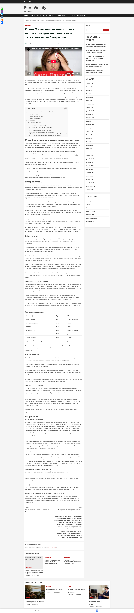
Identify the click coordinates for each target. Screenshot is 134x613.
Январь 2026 (89, 107)
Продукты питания (36, 15)
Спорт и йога (81, 15)
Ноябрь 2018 (89, 179)
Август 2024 (89, 131)
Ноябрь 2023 (89, 162)
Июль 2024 (89, 134)
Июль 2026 (89, 86)
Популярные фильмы (35, 118)
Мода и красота (61, 15)
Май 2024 (88, 141)
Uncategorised (28, 25)
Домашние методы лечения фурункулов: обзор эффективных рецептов (52, 562)
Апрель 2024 (89, 145)
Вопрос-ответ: (31, 124)
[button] (65, 108)
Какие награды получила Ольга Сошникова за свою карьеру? (46, 135)
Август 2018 (89, 189)
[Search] (109, 15)
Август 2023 (89, 169)
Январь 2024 (89, 155)
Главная (26, 15)
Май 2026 (88, 93)
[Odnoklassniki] (1, 19)
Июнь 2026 (89, 90)
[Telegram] (1, 14)
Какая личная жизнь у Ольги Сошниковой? (42, 127)
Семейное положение (35, 122)
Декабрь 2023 (90, 158)
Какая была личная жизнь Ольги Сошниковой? (43, 132)
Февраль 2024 (90, 152)
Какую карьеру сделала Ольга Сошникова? (42, 130)
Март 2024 (89, 148)
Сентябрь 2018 (90, 186)
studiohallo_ (27, 40)
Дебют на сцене (34, 114)
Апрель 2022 (89, 176)
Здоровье (52, 15)
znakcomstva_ (67, 563)
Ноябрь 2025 (89, 114)
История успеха (31, 113)
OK (97, 610)
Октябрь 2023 (90, 165)
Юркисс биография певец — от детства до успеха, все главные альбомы (34, 572)
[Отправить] (1, 22)
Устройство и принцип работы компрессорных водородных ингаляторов (95, 58)
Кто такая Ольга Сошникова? (39, 125)
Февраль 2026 (90, 104)
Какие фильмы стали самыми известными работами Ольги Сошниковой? (49, 133)
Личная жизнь (31, 120)
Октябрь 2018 (90, 183)
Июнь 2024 (89, 138)
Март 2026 (89, 100)
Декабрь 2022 (90, 172)
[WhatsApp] (1, 8)
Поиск (88, 25)
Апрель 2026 (89, 97)
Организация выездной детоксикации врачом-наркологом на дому (98, 603)
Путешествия (71, 15)
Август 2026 (89, 83)
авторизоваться (52, 547)
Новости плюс (90, 214)
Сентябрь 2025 (90, 117)
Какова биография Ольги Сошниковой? (41, 129)
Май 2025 (88, 121)
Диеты (45, 15)
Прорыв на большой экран (36, 116)
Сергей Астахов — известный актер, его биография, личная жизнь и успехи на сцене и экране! (39, 511)
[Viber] (1, 11)
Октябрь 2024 (90, 124)
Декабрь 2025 (90, 111)
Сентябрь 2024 (90, 128)
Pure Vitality (35, 7)
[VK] (1, 17)
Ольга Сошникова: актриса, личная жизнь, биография (41, 111)
